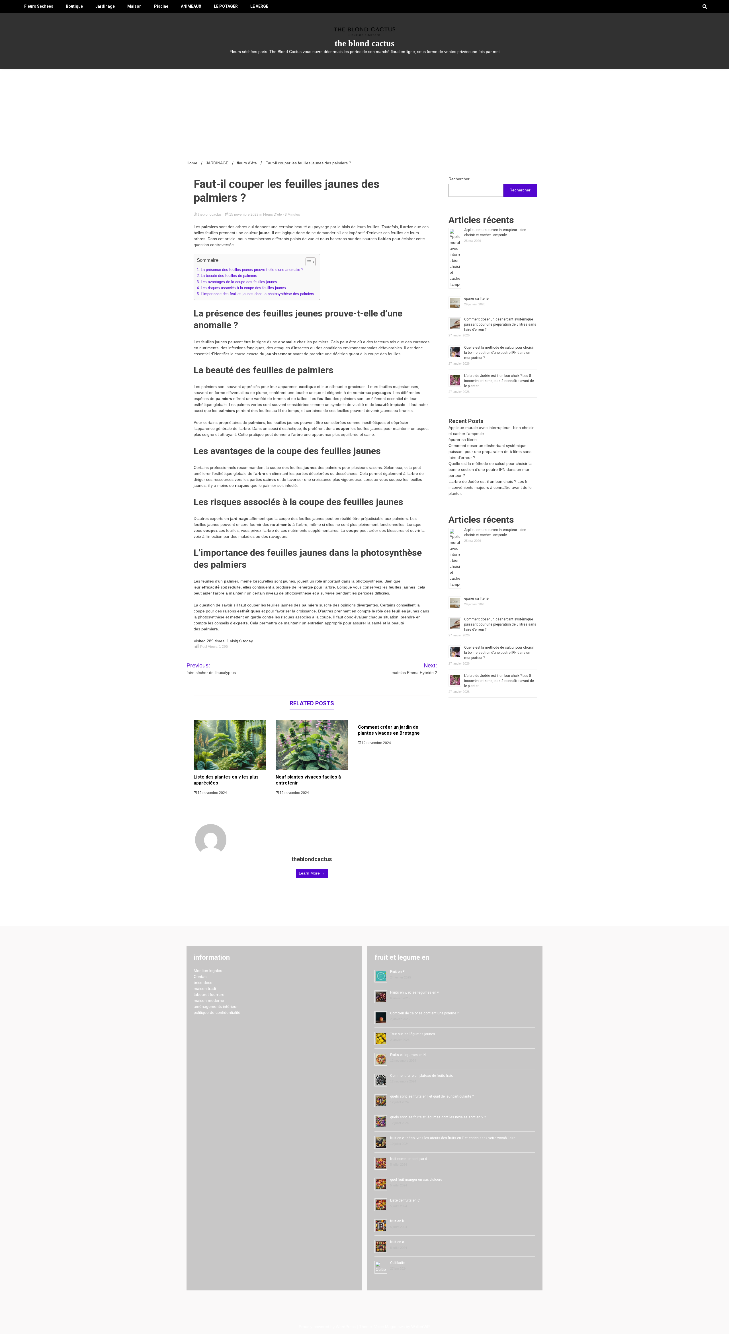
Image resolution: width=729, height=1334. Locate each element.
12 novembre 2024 (212, 793)
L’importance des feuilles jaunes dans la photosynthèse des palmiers (257, 294)
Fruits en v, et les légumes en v (414, 992)
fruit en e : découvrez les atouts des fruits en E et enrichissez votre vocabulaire (452, 1138)
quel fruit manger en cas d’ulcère (416, 1180)
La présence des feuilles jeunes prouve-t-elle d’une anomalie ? (252, 270)
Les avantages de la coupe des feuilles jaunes (239, 282)
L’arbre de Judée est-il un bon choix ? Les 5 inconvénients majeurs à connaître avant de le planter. (499, 381)
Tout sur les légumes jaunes (412, 1034)
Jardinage (105, 6)
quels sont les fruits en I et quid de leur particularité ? (432, 1096)
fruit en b (397, 1221)
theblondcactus (209, 214)
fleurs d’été (272, 214)
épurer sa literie (476, 299)
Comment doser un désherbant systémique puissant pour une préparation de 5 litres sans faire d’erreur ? (500, 324)
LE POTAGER (226, 6)
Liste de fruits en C (405, 1200)
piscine (161, 6)
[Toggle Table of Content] (307, 262)
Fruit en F (397, 972)
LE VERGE (259, 6)
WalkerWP (420, 1326)
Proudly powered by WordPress (328, 1326)
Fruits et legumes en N (408, 1055)
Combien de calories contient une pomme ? (424, 1013)
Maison (134, 6)
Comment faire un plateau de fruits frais (421, 1076)
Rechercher (459, 179)
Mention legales (208, 970)
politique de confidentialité (217, 1012)
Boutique (74, 6)
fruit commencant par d (408, 1159)
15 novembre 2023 (243, 214)
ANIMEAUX (191, 6)
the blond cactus (364, 43)
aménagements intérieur (216, 1006)
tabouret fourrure (209, 994)
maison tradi (205, 988)
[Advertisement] (364, 112)
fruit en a (397, 1242)
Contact (201, 976)
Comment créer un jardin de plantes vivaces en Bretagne (389, 730)
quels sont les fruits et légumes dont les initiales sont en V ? (438, 1117)
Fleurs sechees (38, 6)
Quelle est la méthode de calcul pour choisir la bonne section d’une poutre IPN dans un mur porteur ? (499, 353)
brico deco (203, 982)
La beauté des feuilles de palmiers (229, 276)
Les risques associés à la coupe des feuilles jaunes (243, 288)
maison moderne (209, 1000)
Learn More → (312, 873)
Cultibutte (397, 1263)
